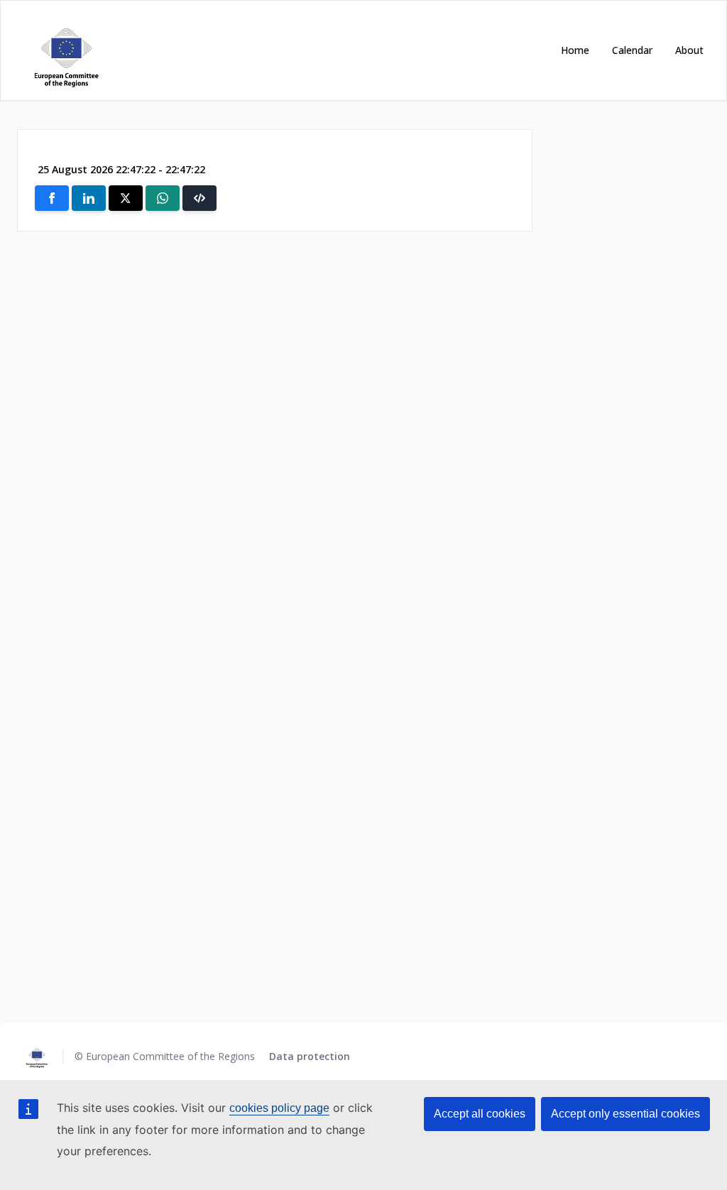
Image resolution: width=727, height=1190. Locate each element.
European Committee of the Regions (172, 1056)
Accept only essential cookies (625, 1114)
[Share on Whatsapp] (163, 198)
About (689, 50)
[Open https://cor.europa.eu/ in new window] (63, 50)
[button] (199, 198)
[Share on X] (126, 198)
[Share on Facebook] (52, 198)
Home (575, 50)
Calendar (632, 50)
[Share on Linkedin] (89, 198)
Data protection (309, 1056)
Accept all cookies (479, 1114)
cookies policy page (279, 1108)
